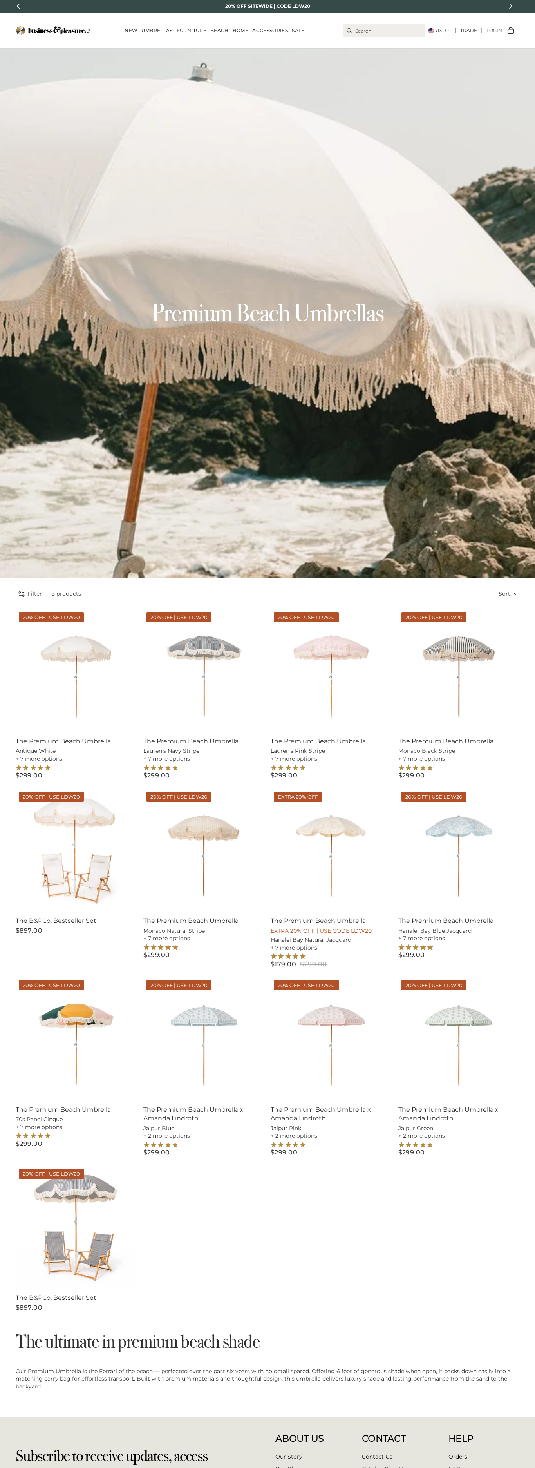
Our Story (288, 1456)
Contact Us (377, 1456)
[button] (508, 594)
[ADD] (125, 718)
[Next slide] (125, 669)
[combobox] (383, 30)
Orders (457, 1456)
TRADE (468, 30)
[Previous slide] (27, 669)
